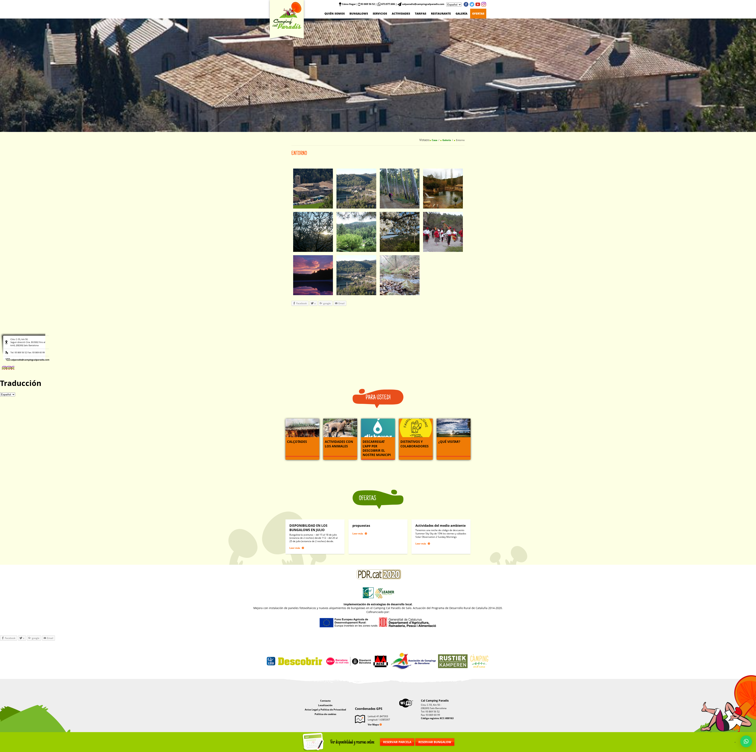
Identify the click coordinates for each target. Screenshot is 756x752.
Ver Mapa (373, 724)
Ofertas (478, 13)
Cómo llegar (348, 4)
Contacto (325, 700)
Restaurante (441, 13)
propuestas (361, 525)
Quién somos (334, 13)
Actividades (401, 13)
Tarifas (420, 13)
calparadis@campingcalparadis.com (29, 359)
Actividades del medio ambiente (440, 525)
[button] (746, 741)
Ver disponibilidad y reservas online (352, 742)
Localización (325, 705)
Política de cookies (325, 714)
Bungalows (358, 13)
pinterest (483, 4)
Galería (461, 13)
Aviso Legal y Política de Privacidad (325, 709)
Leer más (294, 548)
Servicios (380, 13)
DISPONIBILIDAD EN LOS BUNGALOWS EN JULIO (308, 527)
